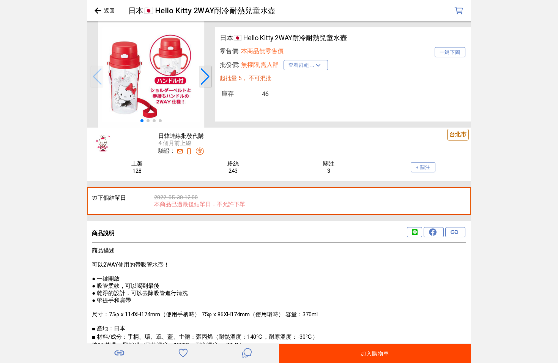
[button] (97, 76)
